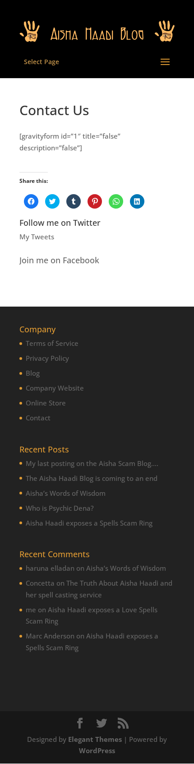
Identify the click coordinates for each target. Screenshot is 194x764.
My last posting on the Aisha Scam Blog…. (92, 463)
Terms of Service (52, 343)
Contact (38, 417)
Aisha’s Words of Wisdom (66, 493)
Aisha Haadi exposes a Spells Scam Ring (89, 522)
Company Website (55, 387)
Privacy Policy (47, 358)
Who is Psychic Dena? (60, 507)
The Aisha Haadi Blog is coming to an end (91, 478)
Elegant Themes (95, 739)
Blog (33, 372)
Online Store (46, 402)
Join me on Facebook (59, 260)
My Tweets (36, 236)
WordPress (97, 750)
